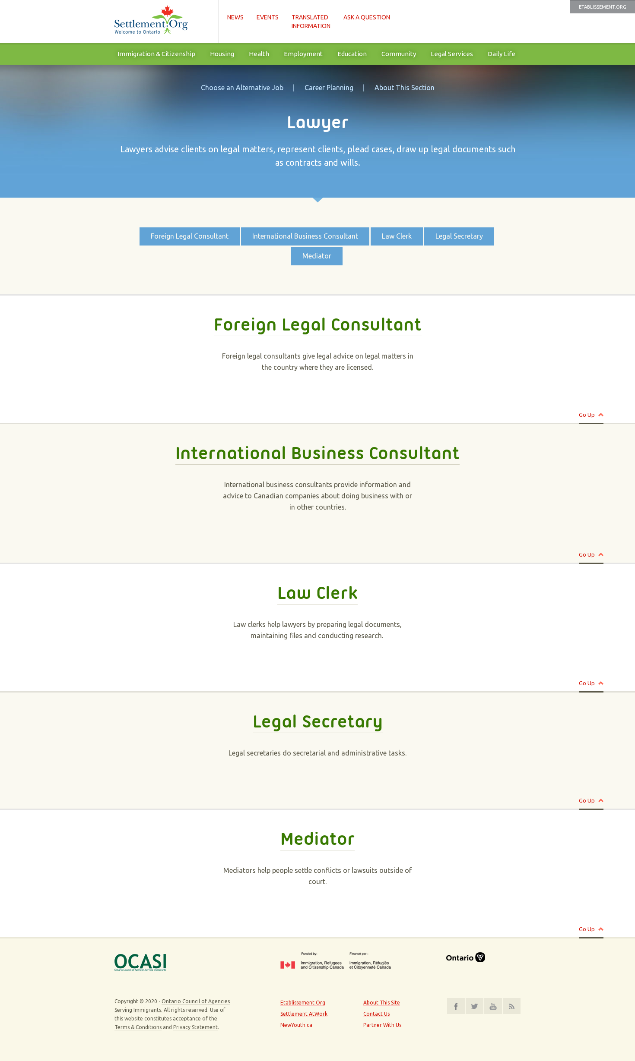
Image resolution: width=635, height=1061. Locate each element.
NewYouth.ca (296, 1025)
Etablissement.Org (602, 6)
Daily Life (501, 53)
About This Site (381, 1002)
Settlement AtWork (303, 1014)
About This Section (405, 87)
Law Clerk (397, 236)
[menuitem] (156, 54)
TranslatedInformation (311, 21)
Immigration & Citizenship (156, 53)
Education (352, 53)
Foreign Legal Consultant (190, 236)
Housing (222, 53)
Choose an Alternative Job (242, 87)
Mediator (316, 256)
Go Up (587, 415)
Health (259, 53)
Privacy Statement (195, 1027)
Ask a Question (366, 17)
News (235, 17)
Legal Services (452, 53)
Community (398, 53)
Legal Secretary (459, 236)
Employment (303, 53)
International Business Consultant (305, 236)
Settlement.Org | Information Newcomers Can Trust (162, 21)
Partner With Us (382, 1025)
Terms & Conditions (138, 1027)
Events (268, 17)
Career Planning (329, 87)
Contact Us (376, 1014)
